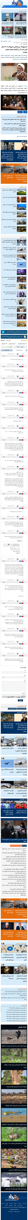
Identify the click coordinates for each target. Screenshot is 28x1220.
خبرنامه (15, 1205)
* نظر (25, 680)
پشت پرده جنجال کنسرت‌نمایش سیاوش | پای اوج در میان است (20, 36)
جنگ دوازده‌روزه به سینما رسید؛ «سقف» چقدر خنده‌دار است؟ (9, 256)
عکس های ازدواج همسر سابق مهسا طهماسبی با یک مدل (9, 293)
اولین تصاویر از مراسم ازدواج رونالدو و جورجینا (10, 307)
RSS (6, 1205)
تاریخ (23, 141)
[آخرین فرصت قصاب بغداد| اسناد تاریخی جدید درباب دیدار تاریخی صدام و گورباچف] (20, 169)
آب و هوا (3, 1203)
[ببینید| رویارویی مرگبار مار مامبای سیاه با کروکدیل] (14, 1115)
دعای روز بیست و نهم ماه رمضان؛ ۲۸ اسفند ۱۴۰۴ (16, 1010)
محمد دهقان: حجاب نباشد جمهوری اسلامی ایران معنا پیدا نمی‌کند (13, 120)
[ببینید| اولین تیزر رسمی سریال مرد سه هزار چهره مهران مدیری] (7, 926)
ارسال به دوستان (12, 344)
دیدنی (24, 819)
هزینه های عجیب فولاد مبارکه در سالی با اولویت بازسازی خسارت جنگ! (8, 726)
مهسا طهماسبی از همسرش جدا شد (9, 300)
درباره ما (19, 1203)
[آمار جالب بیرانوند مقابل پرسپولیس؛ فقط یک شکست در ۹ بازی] (7, 804)
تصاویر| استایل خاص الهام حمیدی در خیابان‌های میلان (9, 278)
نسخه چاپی (3, 344)
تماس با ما (24, 1203)
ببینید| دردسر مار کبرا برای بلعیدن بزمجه (16, 1087)
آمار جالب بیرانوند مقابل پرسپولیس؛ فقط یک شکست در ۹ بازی (8, 813)
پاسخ (4, 356)
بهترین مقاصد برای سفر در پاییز (9, 197)
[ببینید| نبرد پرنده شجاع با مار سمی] (14, 1158)
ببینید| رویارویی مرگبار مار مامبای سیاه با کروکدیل (14, 1124)
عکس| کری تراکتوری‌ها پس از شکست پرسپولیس (21, 812)
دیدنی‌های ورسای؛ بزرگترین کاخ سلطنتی (9, 213)
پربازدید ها (20, 845)
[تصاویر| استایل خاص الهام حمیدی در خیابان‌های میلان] (21, 279)
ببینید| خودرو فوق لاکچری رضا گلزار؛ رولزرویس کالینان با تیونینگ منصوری (9, 242)
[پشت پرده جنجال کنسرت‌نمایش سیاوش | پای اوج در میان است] (20, 30)
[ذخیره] (4, 41)
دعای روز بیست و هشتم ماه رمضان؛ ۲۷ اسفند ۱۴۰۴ (15, 1012)
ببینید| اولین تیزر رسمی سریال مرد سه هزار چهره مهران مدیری (8, 934)
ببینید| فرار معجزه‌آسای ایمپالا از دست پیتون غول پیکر (14, 1144)
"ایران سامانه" (11, 1211)
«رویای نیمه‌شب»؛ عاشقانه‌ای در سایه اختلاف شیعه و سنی (9, 285)
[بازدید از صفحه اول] (25, 343)
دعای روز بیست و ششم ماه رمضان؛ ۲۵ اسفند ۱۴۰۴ (15, 1016)
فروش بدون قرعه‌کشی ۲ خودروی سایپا (17, 889)
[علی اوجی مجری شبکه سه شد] (21, 272)
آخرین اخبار (24, 845)
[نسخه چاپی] (1, 41)
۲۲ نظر (21, 44)
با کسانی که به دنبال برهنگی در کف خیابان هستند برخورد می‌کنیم (14, 124)
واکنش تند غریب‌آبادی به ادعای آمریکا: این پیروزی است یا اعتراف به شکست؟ (14, 994)
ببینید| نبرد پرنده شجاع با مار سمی (17, 1170)
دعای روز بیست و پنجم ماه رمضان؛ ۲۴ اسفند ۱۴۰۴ (16, 1018)
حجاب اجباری (19, 136)
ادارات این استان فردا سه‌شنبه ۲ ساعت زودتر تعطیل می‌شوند (14, 849)
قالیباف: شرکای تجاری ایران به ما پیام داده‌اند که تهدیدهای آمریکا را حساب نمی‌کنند (14, 880)
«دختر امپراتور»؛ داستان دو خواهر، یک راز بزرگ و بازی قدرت (9, 315)
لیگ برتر (22, 800)
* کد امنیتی (24, 693)
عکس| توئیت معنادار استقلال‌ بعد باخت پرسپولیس (15, 857)
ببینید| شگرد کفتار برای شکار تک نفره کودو (15, 1189)
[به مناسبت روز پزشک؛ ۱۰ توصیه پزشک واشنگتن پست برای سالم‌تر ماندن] (7, 949)
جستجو (11, 1203)
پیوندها (15, 1203)
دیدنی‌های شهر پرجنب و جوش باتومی (9, 205)
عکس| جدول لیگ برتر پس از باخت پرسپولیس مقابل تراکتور (14, 859)
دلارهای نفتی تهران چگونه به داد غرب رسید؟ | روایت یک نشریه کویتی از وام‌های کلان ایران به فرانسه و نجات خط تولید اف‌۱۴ (7, 156)
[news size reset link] (8, 41)
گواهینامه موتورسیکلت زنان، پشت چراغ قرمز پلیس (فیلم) (21, 23)
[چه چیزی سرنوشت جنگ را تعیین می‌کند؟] (7, 30)
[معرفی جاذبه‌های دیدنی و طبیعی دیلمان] (21, 192)
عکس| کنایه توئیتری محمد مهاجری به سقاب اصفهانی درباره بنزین (14, 866)
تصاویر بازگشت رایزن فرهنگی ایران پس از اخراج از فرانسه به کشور (14, 840)
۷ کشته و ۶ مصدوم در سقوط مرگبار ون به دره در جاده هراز (21, 793)
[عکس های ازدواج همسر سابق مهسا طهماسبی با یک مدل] (21, 294)
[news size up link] (9, 41)
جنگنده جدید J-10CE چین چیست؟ (10, 263)
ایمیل (25, 675)
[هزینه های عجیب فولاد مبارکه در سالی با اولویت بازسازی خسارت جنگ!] (7, 717)
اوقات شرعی (20, 1205)
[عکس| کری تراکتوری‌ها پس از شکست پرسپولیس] (20, 804)
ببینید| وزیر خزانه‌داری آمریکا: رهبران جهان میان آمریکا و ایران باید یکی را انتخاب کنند (14, 853)
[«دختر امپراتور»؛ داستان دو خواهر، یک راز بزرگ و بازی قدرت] (21, 316)
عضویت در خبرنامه (20, 347)
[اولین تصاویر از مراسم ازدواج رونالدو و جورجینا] (21, 309)
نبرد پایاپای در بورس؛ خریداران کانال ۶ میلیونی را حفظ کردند (21, 750)
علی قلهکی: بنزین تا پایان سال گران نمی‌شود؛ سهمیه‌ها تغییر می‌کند (14, 998)
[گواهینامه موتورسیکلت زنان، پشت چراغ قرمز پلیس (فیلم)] (20, 17)
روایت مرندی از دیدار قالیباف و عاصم (18, 863)
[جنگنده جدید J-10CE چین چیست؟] (21, 265)
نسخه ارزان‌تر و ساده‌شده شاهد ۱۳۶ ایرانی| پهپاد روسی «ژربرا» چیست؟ (9, 323)
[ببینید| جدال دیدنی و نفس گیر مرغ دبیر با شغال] (14, 1037)
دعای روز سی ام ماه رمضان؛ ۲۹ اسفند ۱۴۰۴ (17, 1008)
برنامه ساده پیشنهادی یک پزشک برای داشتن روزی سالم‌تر (21, 957)
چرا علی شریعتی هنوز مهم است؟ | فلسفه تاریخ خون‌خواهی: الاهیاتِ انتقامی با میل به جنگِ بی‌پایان (21, 156)
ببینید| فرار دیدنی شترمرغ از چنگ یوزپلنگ (15, 1106)
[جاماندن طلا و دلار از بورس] (7, 742)
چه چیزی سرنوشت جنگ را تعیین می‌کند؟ (9, 36)
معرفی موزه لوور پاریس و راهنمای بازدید (9, 220)
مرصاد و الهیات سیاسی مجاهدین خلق (8, 177)
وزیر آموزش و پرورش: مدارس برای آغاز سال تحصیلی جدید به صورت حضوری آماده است (14, 872)
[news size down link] (6, 41)
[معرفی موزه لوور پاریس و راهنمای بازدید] (21, 222)
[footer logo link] (13, 1198)
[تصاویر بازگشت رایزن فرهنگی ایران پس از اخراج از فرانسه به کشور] (14, 829)
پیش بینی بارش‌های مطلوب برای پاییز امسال (16, 883)
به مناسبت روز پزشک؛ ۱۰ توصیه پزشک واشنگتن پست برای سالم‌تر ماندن (7, 957)
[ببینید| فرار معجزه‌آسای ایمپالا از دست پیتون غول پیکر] (14, 1134)
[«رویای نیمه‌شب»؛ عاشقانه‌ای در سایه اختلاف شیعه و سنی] (21, 287)
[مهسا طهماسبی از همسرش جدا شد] (21, 302)
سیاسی (25, 40)
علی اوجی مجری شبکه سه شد (9, 270)
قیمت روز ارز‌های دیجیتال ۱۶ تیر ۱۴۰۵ (7, 977)
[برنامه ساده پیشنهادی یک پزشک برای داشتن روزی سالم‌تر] (20, 949)
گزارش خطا (23, 340)
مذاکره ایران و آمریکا (22, 709)
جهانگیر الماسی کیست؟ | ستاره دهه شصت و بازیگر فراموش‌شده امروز (8, 24)
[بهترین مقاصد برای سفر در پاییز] (21, 199)
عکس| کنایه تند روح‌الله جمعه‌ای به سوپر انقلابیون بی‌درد (14, 869)
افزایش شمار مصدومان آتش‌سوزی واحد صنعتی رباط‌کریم (21, 978)
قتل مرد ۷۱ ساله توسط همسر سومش (8, 792)
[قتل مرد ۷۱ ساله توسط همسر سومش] (7, 785)
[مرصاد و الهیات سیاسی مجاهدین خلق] (7, 169)
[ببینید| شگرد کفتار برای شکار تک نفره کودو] (14, 1179)
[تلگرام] (14, 332)
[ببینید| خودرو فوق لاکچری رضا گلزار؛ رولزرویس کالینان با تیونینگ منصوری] (21, 242)
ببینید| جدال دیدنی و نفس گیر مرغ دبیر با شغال (14, 1046)
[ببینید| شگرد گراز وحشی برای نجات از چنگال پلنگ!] (14, 1055)
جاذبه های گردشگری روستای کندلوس (10, 227)
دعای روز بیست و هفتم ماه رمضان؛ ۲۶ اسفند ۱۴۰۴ (15, 1014)
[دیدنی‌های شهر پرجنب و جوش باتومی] (21, 207)
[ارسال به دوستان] (3, 41)
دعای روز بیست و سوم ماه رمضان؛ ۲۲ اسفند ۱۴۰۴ (16, 1021)
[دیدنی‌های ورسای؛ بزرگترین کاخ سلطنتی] (21, 214)
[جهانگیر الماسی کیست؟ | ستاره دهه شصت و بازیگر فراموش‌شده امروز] (7, 17)
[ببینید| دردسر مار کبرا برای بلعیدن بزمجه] (14, 1077)
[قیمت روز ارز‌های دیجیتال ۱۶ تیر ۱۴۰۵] (7, 970)
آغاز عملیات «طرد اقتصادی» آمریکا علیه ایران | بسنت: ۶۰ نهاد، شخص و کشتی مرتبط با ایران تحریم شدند (14, 876)
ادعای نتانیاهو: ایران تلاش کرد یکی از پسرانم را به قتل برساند (14, 886)
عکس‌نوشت (23, 164)
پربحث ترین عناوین (13, 845)
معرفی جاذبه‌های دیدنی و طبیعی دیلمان (9, 191)
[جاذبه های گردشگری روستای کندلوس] (21, 229)
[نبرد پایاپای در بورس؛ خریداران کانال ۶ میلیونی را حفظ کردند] (20, 742)
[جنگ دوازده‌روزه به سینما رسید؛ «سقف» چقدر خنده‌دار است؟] (21, 257)
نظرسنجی (10, 1205)
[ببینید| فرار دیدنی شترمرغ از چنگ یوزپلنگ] (14, 1096)
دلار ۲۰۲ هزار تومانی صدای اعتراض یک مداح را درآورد (15, 991)
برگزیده (22, 40)
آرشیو (7, 1203)
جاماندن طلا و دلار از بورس (7, 748)
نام (25, 670)
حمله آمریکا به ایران (12, 709)
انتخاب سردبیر (20, 713)
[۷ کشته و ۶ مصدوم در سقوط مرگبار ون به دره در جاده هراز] (20, 785)
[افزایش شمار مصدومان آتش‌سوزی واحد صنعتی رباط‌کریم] (20, 970)
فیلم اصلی (22, 117)
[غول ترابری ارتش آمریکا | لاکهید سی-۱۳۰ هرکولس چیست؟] (21, 250)
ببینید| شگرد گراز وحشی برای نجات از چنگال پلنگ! (15, 1066)
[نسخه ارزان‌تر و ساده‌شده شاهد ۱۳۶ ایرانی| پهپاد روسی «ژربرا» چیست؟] (21, 324)
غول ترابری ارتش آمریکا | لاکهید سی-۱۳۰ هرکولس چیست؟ (9, 248)
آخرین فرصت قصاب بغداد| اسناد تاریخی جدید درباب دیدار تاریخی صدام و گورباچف (21, 178)
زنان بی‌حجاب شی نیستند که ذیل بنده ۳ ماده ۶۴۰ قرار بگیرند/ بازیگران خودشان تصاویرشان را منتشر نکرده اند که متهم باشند (13, 129)
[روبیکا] (14, 337)
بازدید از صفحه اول (21, 344)
